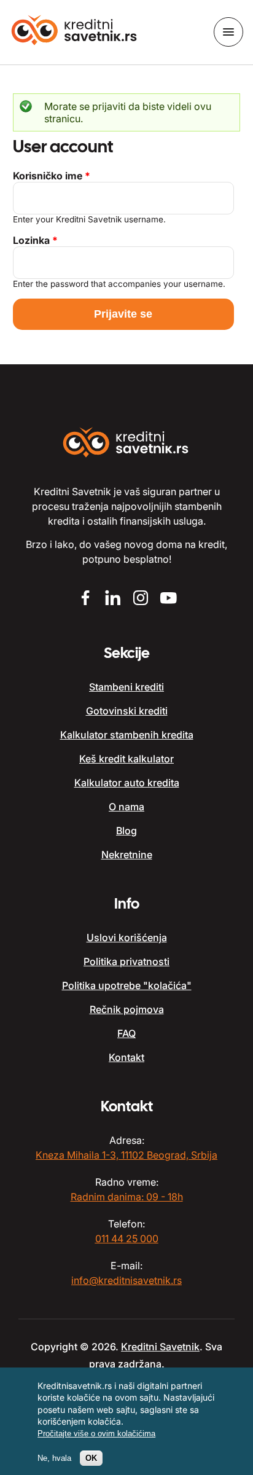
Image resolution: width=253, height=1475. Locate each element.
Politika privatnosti (126, 961)
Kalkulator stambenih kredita (126, 735)
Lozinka (35, 240)
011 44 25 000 (126, 1238)
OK (91, 1458)
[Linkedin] (112, 599)
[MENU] (228, 32)
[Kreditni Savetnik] (75, 31)
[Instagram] (140, 599)
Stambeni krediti (126, 687)
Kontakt (126, 1057)
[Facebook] (85, 599)
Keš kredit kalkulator (126, 759)
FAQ (126, 1033)
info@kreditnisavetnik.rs (126, 1280)
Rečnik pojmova (127, 1009)
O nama (126, 806)
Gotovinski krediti (127, 711)
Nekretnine (126, 854)
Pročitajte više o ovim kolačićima (96, 1433)
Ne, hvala (54, 1458)
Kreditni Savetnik (160, 1346)
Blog (126, 830)
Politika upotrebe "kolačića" (127, 985)
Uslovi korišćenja (127, 937)
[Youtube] (168, 599)
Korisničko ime (51, 176)
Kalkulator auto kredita (126, 783)
